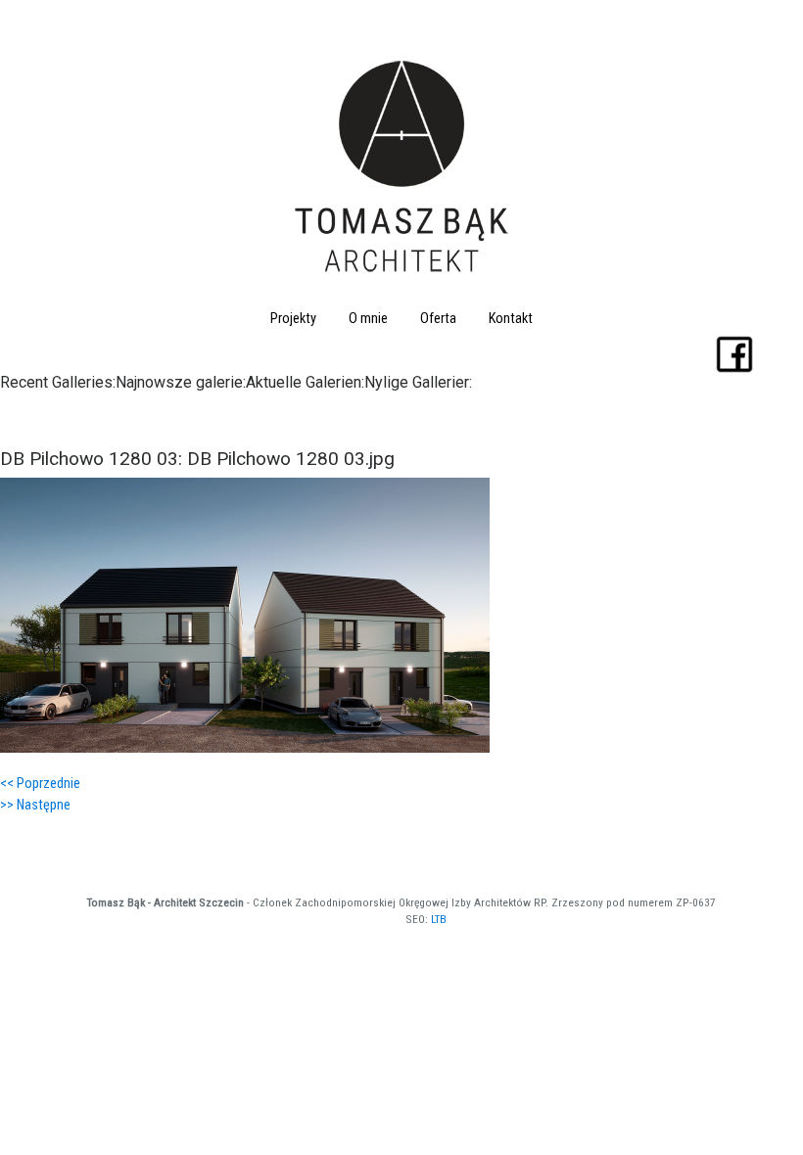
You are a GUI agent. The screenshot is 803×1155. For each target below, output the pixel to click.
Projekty (293, 318)
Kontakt (511, 318)
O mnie (368, 318)
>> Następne (35, 805)
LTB (439, 919)
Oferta (438, 318)
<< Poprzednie (40, 783)
